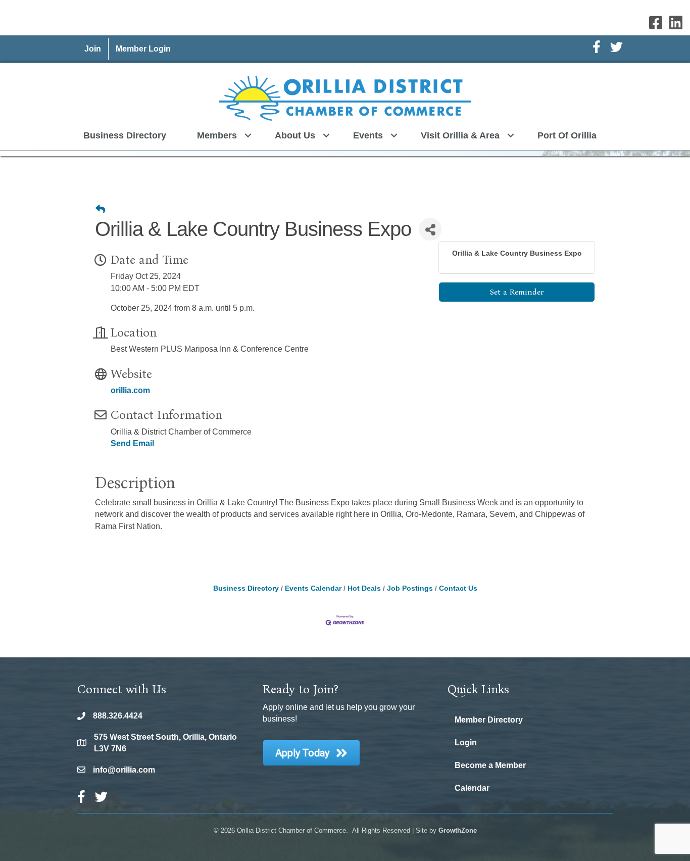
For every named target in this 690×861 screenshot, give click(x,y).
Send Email (132, 443)
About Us (295, 135)
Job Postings (410, 588)
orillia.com (130, 390)
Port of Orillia (567, 135)
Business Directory (124, 135)
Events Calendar (313, 588)
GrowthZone (457, 830)
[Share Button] (430, 229)
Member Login (143, 48)
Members (217, 135)
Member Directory (489, 719)
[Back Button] (100, 210)
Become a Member (490, 765)
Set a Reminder (517, 292)
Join (92, 48)
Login (466, 742)
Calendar (472, 788)
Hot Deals (364, 588)
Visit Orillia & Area (460, 135)
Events (368, 135)
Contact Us (458, 588)
